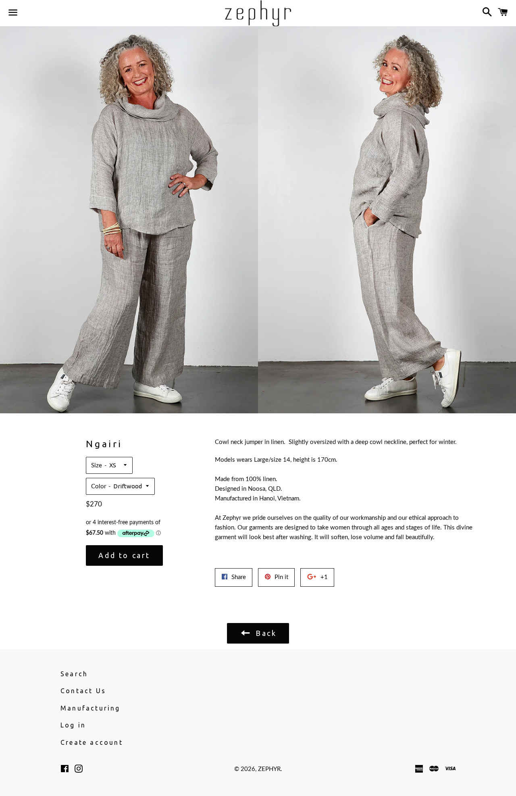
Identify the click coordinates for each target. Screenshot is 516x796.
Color (98, 486)
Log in (73, 725)
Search (74, 673)
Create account (91, 742)
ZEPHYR (269, 769)
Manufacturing (90, 708)
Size (96, 466)
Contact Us (83, 690)
